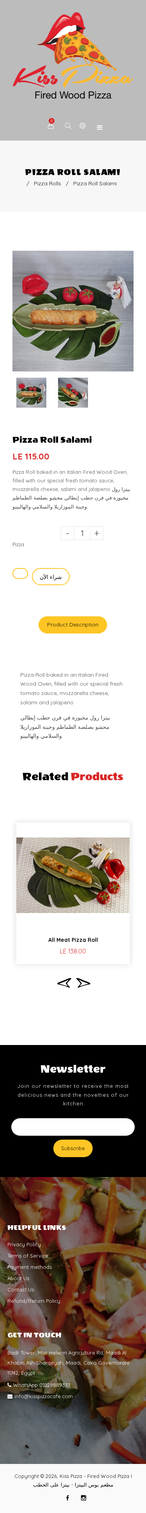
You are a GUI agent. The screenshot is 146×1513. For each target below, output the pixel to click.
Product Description (73, 624)
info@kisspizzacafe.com (43, 1396)
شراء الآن (51, 577)
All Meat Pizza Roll (73, 939)
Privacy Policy (24, 1244)
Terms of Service (27, 1256)
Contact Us (20, 1289)
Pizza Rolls (47, 183)
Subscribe (73, 1148)
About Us (18, 1278)
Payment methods (29, 1267)
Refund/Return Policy (33, 1301)
